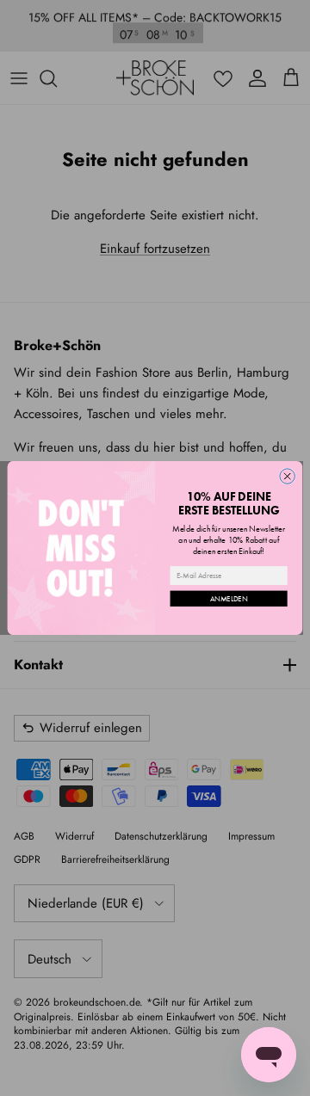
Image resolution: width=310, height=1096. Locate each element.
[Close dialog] (287, 476)
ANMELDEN (228, 598)
